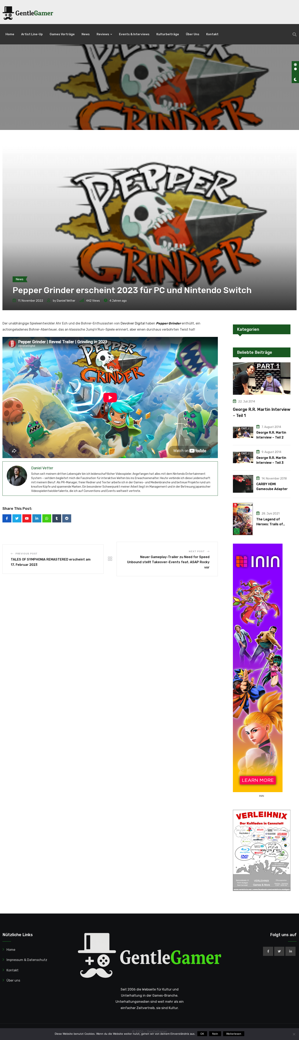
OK (202, 1033)
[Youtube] (26, 518)
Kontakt (212, 34)
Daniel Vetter (66, 300)
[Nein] (294, 1034)
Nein (215, 1033)
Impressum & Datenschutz (27, 960)
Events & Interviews (134, 34)
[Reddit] (66, 518)
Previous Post (26, 553)
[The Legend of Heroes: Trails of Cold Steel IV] (243, 518)
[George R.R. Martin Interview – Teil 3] (243, 457)
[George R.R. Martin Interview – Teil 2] (243, 432)
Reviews (103, 34)
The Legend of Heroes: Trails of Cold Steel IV (269, 524)
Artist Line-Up (32, 34)
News (86, 34)
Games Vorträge (62, 34)
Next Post (197, 551)
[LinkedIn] (36, 518)
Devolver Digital (133, 323)
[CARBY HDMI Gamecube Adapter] (243, 484)
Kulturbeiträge (167, 34)
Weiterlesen (233, 1033)
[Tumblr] (56, 518)
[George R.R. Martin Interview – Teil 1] (262, 378)
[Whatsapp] (46, 518)
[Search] (294, 34)
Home (9, 34)
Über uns (192, 34)
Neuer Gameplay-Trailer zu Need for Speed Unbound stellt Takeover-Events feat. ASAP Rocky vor (168, 562)
